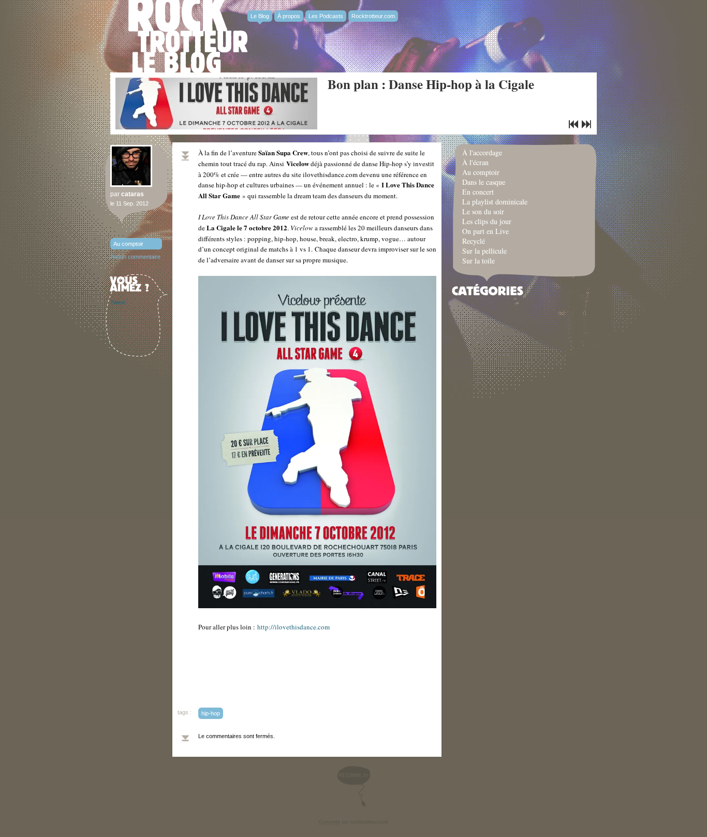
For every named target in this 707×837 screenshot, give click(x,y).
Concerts (329, 822)
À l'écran (475, 162)
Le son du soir (483, 211)
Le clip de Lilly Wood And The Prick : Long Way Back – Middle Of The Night (573, 124)
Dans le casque (483, 182)
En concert (478, 192)
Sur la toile (478, 261)
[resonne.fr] (353, 786)
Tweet (117, 302)
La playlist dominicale (494, 202)
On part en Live (485, 231)
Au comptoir (128, 244)
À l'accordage (482, 152)
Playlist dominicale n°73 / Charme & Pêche (586, 124)
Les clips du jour (486, 221)
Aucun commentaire (135, 257)
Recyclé (473, 241)
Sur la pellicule (484, 251)
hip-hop (210, 713)
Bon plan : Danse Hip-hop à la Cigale (431, 84)
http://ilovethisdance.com (293, 627)
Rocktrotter (187, 36)
